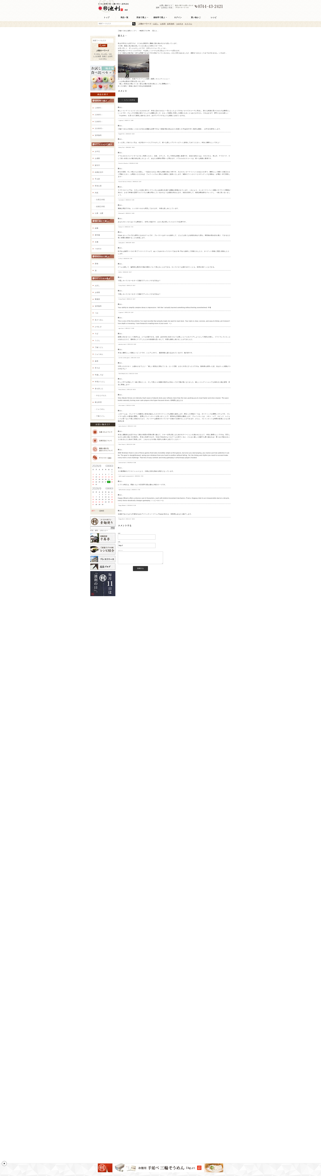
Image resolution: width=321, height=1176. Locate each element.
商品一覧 (124, 17)
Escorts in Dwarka (123, 163)
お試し (156, 24)
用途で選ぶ (141, 18)
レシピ (214, 17)
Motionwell (121, 213)
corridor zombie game (123, 357)
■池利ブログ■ (144, 31)
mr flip (120, 258)
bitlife (119, 272)
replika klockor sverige (124, 489)
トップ (107, 17)
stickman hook (122, 462)
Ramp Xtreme (121, 389)
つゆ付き (179, 24)
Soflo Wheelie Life (123, 373)
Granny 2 (120, 226)
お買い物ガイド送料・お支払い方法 (164, 7)
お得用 (163, 24)
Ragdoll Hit (121, 133)
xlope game (121, 242)
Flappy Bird (121, 519)
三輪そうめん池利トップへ (127, 31)
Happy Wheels (122, 505)
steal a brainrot (122, 426)
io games (120, 120)
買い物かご (196, 17)
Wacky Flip (121, 147)
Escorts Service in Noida (124, 181)
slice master (121, 405)
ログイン (178, 17)
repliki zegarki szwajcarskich (125, 476)
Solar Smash (121, 444)
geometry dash (122, 344)
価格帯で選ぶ (159, 18)
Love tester (121, 200)
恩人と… (122, 35)
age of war (121, 328)
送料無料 (170, 24)
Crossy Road (121, 285)
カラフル (188, 24)
